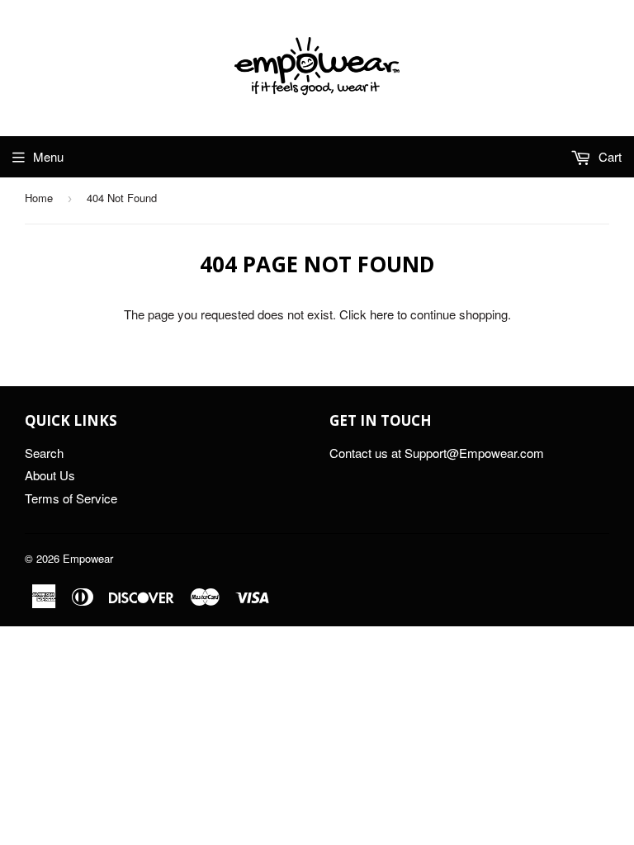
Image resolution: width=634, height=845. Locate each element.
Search (44, 452)
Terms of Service (71, 498)
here (382, 314)
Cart (608, 156)
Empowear (88, 558)
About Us (50, 475)
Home (39, 197)
